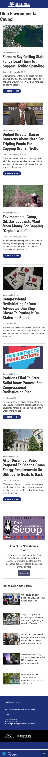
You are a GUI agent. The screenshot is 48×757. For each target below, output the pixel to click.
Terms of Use (11, 719)
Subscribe (24, 572)
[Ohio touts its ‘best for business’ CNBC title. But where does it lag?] (11, 599)
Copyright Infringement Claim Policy (20, 724)
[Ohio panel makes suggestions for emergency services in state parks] (11, 678)
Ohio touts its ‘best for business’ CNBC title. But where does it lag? (33, 598)
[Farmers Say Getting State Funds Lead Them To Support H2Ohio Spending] (23, 36)
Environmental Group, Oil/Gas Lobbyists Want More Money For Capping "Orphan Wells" (23, 223)
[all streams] (44, 753)
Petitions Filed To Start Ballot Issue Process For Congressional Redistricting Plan (22, 385)
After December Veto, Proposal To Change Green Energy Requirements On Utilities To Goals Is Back (24, 467)
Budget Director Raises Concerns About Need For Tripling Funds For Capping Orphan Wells (23, 141)
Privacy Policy (11, 722)
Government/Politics (10, 53)
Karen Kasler (7, 72)
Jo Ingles (6, 324)
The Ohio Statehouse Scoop (24, 548)
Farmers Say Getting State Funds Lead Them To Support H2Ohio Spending (23, 61)
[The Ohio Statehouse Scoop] (24, 528)
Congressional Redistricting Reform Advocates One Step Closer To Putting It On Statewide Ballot (21, 308)
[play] (4, 753)
